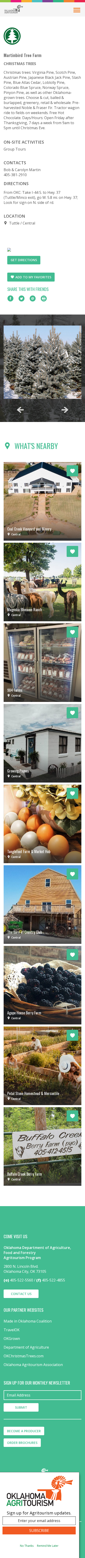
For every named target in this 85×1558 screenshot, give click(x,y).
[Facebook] (10, 298)
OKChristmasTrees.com (24, 1355)
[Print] (44, 298)
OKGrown (12, 1338)
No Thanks (27, 1546)
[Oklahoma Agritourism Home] (14, 9)
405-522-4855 (53, 1280)
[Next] (64, 409)
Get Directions (24, 260)
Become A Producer (24, 1431)
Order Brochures (22, 1442)
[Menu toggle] (76, 10)
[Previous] (20, 409)
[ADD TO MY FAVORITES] (72, 470)
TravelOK (11, 1329)
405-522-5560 (21, 1280)
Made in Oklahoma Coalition (28, 1321)
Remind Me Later (47, 1546)
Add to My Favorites (33, 277)
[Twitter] (21, 298)
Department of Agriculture (26, 1347)
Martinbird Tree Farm (22, 55)
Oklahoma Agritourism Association (33, 1364)
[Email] (32, 298)
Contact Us (21, 1294)
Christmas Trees (20, 63)
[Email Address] (42, 1395)
